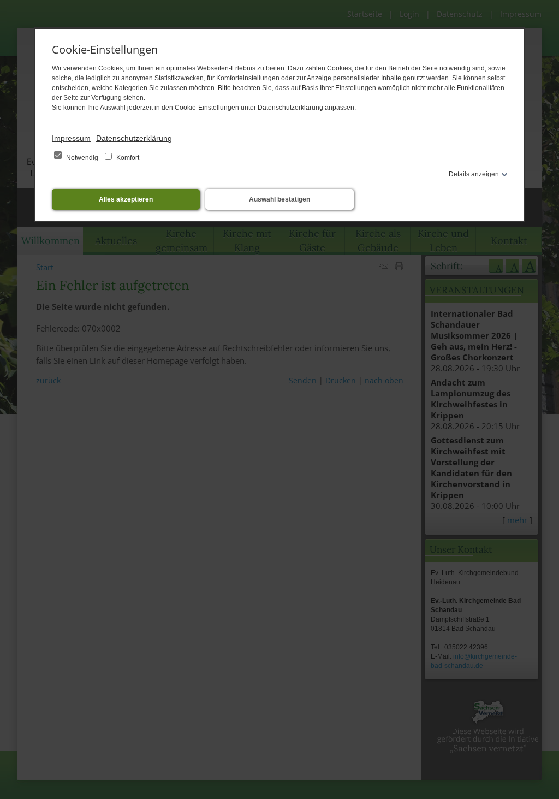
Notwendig (82, 158)
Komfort (127, 158)
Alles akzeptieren (126, 199)
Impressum (71, 138)
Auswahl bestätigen (279, 199)
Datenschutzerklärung (134, 138)
